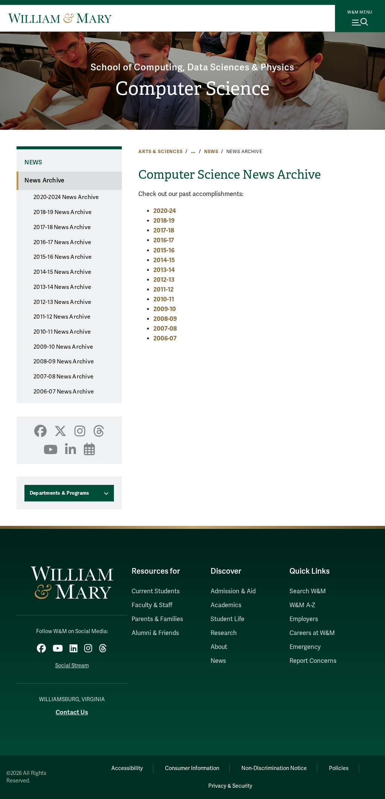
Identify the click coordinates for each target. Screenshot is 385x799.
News (211, 152)
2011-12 (163, 289)
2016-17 (163, 240)
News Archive (44, 180)
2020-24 (164, 211)
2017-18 (163, 230)
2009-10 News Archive (63, 346)
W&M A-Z (302, 605)
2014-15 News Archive (62, 272)
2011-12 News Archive (61, 316)
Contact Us (72, 712)
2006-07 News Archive (63, 391)
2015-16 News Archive (62, 257)
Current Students (156, 591)
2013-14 (164, 270)
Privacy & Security (230, 786)
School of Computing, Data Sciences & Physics (192, 67)
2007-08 (165, 329)
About (219, 647)
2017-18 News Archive (62, 227)
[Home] (60, 18)
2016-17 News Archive (62, 242)
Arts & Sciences (160, 152)
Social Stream (72, 665)
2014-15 (164, 260)
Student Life (227, 619)
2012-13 (163, 280)
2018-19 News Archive (62, 212)
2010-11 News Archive (62, 331)
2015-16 (163, 250)
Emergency (305, 647)
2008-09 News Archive (63, 361)
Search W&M (308, 591)
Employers (304, 619)
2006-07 (165, 338)
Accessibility (127, 768)
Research (224, 633)
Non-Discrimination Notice (274, 768)
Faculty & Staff (152, 605)
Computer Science (192, 88)
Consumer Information (192, 768)
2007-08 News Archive (63, 376)
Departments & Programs (59, 493)
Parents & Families (157, 619)
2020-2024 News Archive (66, 197)
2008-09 (165, 319)
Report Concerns (313, 661)
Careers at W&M (312, 633)
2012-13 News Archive (62, 302)
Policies (339, 768)
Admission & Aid (233, 591)
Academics (226, 605)
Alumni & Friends (155, 633)
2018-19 (163, 221)
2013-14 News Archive (62, 287)
